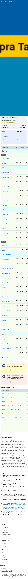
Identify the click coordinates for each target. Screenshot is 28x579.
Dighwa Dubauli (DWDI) (7, 348)
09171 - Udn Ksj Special (7, 413)
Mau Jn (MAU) (5, 315)
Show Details (14, 370)
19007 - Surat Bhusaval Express (8, 397)
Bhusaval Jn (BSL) (5, 200)
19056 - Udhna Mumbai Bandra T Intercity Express (12, 393)
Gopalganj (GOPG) (6, 353)
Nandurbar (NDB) (5, 177)
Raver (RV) (4, 205)
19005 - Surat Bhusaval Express (8, 401)
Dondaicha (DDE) (5, 181)
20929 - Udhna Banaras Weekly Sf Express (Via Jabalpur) (13, 417)
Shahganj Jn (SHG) (6, 301)
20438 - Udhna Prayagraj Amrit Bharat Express (11, 421)
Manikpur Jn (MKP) (6, 259)
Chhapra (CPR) (5, 339)
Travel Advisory (5, 537)
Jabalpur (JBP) (5, 237)
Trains (6, 1)
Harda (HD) (4, 223)
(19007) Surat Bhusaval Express (13, 505)
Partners (3, 557)
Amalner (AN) (5, 191)
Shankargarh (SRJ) (6, 263)
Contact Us (4, 553)
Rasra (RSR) (4, 320)
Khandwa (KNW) (5, 219)
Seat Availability (5, 532)
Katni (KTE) (4, 245)
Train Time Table (5, 530)
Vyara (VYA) (4, 163)
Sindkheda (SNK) (5, 186)
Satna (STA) (4, 250)
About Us (4, 552)
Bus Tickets (4, 543)
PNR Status (4, 529)
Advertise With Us (5, 559)
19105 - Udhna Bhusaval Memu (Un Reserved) (11, 405)
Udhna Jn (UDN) (5, 158)
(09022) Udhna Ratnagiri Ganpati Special (16, 508)
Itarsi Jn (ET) (4, 228)
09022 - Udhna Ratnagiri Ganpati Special (10, 409)
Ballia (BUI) (4, 324)
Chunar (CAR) (5, 282)
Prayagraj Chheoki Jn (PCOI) (8, 268)
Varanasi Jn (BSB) (5, 292)
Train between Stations (6, 534)
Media (3, 562)
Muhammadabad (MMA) (7, 310)
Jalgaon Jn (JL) (5, 196)
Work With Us (4, 560)
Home (2, 1)
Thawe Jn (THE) (5, 357)
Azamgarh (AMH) (5, 306)
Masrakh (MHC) (5, 343)
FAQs (3, 555)
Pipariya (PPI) (5, 233)
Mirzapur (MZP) (5, 278)
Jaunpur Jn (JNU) (5, 296)
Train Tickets (4, 545)
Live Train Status (5, 527)
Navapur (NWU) (5, 172)
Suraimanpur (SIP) (6, 329)
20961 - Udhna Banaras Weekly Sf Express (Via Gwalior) (13, 429)
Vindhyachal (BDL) (6, 273)
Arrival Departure (5, 536)
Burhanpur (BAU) (5, 214)
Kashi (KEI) (4, 287)
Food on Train (4, 546)
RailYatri (23, 516)
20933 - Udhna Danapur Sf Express (9, 425)
